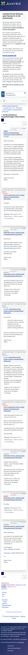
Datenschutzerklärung (14, 648)
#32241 (24, 128)
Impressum (11, 646)
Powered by (9, 612)
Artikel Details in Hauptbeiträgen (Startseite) (11, 132)
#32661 (24, 269)
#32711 (4, 354)
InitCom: (7, 214)
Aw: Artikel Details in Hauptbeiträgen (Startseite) (14, 197)
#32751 (24, 451)
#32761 (24, 493)
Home (5, 549)
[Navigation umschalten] (2, 9)
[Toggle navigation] (4, 100)
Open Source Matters (9, 629)
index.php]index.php (10, 248)
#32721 (4, 403)
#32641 (24, 228)
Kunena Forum (18, 612)
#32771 (24, 521)
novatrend (21, 642)
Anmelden (10, 650)
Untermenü (7, 553)
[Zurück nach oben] (26, 653)
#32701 (4, 305)
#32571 (4, 191)
